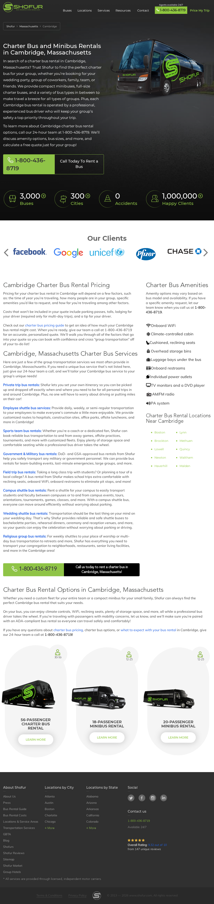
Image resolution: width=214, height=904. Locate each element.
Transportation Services (19, 828)
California (92, 815)
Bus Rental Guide (15, 809)
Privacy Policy (77, 895)
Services (104, 10)
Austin (49, 803)
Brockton (161, 441)
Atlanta (50, 796)
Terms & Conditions (49, 895)
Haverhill (160, 466)
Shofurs (8, 847)
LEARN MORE (36, 739)
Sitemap (8, 859)
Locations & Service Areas (20, 821)
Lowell (159, 449)
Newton (160, 457)
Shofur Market (12, 866)
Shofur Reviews (13, 853)
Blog (6, 840)
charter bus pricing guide (44, 325)
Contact (143, 10)
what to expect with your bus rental (148, 630)
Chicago (50, 821)
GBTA (7, 834)
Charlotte (51, 815)
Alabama (92, 796)
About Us (9, 796)
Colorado (92, 821)
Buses (67, 10)
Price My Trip (200, 10)
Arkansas (92, 809)
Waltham (186, 457)
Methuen (186, 441)
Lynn (183, 432)
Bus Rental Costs (15, 815)
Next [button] (205, 249)
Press (7, 803)
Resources (123, 10)
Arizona (91, 803)
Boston (159, 432)
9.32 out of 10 (157, 845)
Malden (185, 466)
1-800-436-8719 (173, 10)
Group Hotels (12, 872)
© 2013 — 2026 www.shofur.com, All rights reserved (142, 895)
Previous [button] (8, 249)
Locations (85, 10)
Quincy (185, 449)
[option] (29, 251)
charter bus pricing (68, 630)
